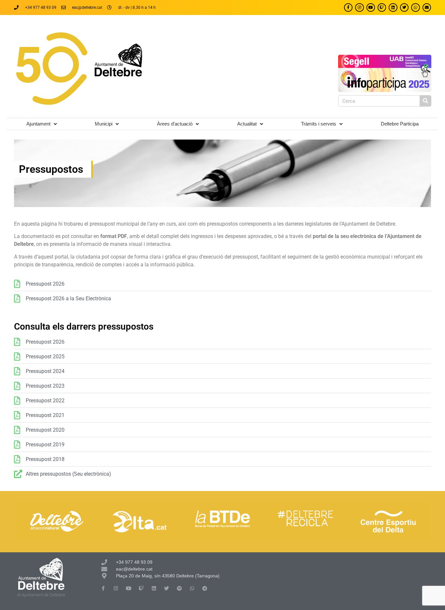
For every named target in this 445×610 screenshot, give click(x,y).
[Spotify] (179, 588)
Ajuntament (38, 123)
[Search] (425, 101)
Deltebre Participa (400, 123)
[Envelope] (427, 7)
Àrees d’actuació (175, 123)
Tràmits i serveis (318, 123)
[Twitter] (404, 7)
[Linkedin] (393, 7)
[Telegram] (204, 588)
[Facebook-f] (348, 7)
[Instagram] (359, 7)
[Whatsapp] (415, 7)
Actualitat (247, 123)
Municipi (103, 123)
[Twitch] (382, 7)
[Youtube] (370, 7)
